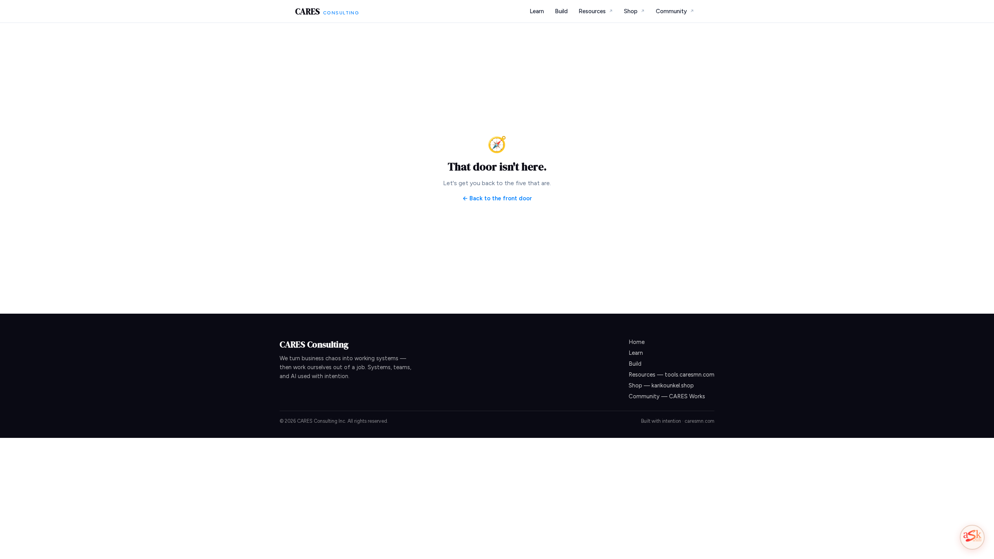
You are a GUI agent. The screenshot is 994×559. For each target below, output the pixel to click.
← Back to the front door (497, 198)
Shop (634, 11)
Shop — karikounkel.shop (661, 385)
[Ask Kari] (972, 537)
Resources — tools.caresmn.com (671, 374)
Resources (596, 11)
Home (637, 342)
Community (675, 11)
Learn (537, 11)
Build (561, 11)
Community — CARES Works (667, 396)
